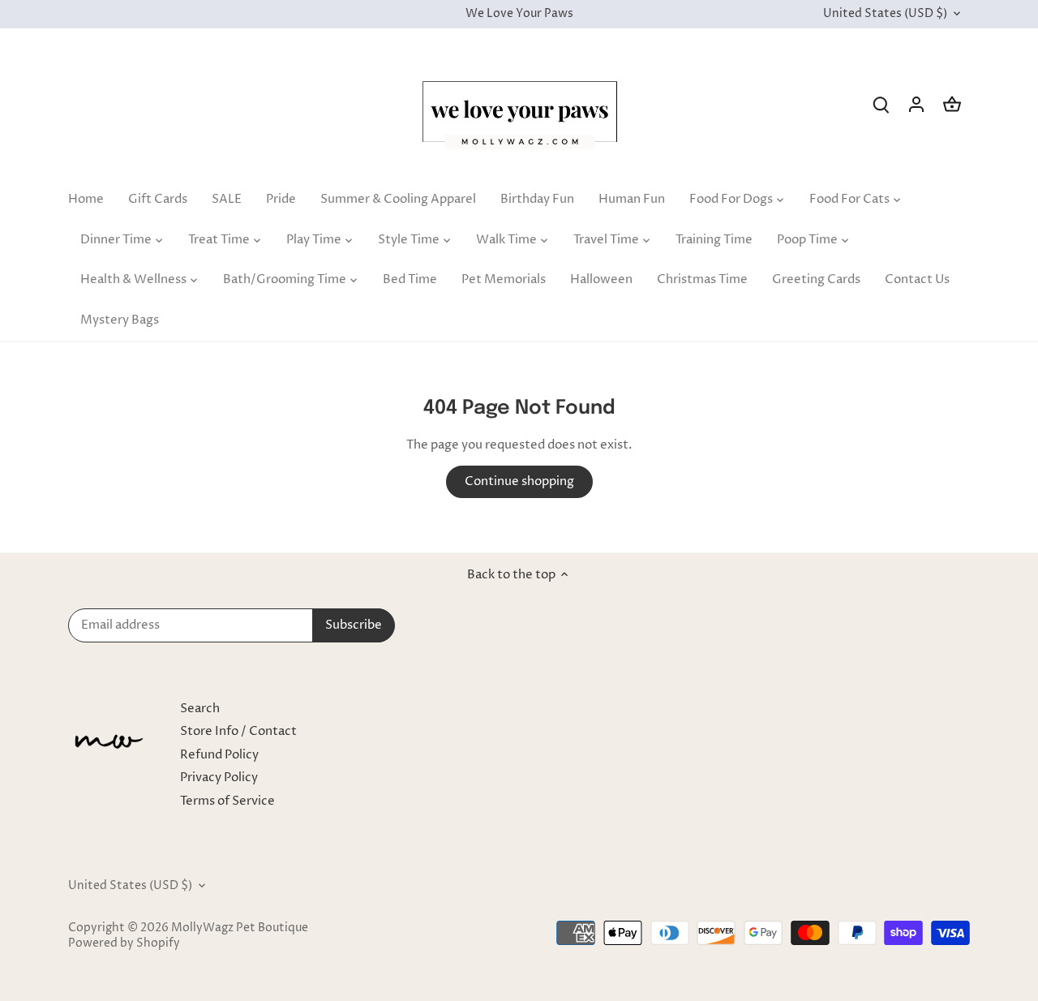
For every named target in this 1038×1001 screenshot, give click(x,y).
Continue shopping (519, 481)
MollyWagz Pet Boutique (239, 928)
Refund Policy (219, 754)
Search (200, 708)
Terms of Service (227, 801)
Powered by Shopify (124, 943)
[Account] (916, 104)
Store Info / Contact (238, 731)
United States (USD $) (885, 14)
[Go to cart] (952, 104)
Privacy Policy (219, 777)
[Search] (881, 104)
